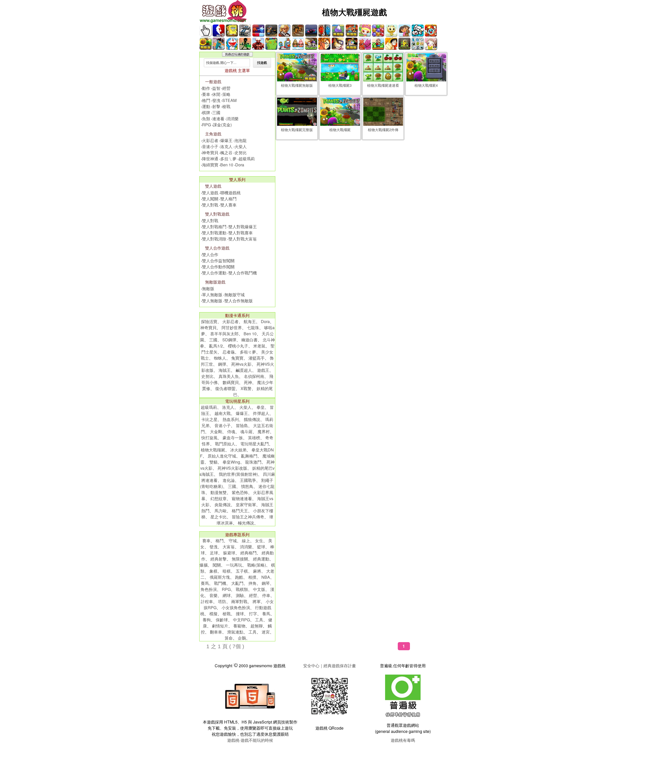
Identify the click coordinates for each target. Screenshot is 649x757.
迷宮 (266, 632)
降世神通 (210, 159)
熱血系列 (231, 419)
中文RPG (241, 620)
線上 (246, 540)
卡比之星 (209, 419)
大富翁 (229, 547)
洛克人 (226, 146)
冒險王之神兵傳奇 (248, 517)
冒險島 (242, 425)
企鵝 (242, 638)
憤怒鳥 (247, 486)
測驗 (240, 595)
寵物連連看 (242, 498)
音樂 (213, 595)
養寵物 (239, 626)
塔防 (222, 601)
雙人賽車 (228, 205)
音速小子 (210, 146)
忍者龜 (229, 352)
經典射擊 (218, 559)
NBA (265, 577)
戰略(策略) (256, 565)
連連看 (218, 118)
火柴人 (241, 146)
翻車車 (216, 632)
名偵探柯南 (254, 376)
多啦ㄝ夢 (248, 352)
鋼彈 (222, 364)
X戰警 (246, 388)
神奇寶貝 (210, 152)
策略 (226, 94)
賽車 (206, 94)
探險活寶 (209, 321)
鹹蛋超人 (244, 370)
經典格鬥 (248, 553)
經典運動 (261, 559)
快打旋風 (209, 438)
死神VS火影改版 (232, 468)
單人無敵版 (212, 294)
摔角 (252, 583)
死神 (248, 382)
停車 (266, 595)
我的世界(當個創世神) (238, 474)
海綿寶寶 (210, 165)
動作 (206, 88)
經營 (226, 88)
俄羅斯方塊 (220, 577)
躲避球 (229, 553)
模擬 (213, 614)
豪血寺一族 (233, 438)
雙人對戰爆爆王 (242, 227)
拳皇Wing (231, 462)
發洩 (216, 100)
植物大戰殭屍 (213, 450)
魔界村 (264, 431)
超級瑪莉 (247, 159)
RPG (206, 125)
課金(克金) (222, 125)
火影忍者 (210, 140)
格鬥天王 (240, 511)
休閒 (216, 94)
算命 (229, 638)
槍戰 (226, 106)
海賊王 (225, 370)
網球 (227, 595)
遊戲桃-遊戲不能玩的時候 (250, 740)
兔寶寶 (237, 358)
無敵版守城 (234, 294)
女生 (259, 540)
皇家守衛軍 (246, 504)
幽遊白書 (249, 340)
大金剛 (216, 431)
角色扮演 (209, 589)
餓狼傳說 (252, 419)
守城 (233, 540)
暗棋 (227, 571)
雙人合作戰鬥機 (242, 273)
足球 (214, 553)
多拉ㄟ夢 (228, 159)
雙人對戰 (210, 205)
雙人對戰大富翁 (242, 239)
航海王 (250, 321)
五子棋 (242, 571)
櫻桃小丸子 (238, 346)
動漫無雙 (218, 492)
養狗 (207, 620)
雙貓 (213, 462)
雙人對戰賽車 (240, 233)
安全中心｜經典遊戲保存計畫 (329, 665)
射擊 (216, 106)
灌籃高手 (256, 358)
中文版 (259, 589)
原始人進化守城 (222, 456)
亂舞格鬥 (249, 456)
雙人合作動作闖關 (218, 267)
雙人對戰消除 (214, 239)
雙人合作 (210, 254)
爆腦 (204, 565)
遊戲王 (263, 370)
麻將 (257, 571)
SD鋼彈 (229, 340)
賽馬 (205, 583)
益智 (216, 88)
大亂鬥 (237, 583)
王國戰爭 (248, 480)
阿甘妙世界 (232, 327)
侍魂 (231, 431)
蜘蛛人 (220, 358)
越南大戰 (222, 413)
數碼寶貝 (231, 382)
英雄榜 (254, 438)
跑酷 (239, 577)
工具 (259, 620)
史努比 (241, 152)
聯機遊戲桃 (230, 193)
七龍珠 (253, 327)
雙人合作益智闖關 (218, 260)
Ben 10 (226, 165)
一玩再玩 (234, 565)
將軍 (257, 601)
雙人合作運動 (214, 273)
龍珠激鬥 (253, 462)
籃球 (261, 547)
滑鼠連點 (235, 632)
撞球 (240, 614)
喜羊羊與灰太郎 (224, 334)
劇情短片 (220, 626)
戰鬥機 (220, 583)
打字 (253, 614)
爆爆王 (226, 140)
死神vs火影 (241, 364)
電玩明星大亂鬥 (254, 444)
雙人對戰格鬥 (214, 227)
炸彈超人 (261, 413)
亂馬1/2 (216, 346)
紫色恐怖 (240, 492)
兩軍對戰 (239, 601)
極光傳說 (246, 523)
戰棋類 (242, 589)
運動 (206, 106)
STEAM (229, 100)
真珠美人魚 (229, 376)
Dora (239, 165)
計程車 (207, 601)
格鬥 (206, 100)
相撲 (252, 577)
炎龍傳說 (222, 504)
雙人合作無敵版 (238, 301)
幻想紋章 (218, 498)
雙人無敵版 (212, 301)
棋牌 (206, 112)
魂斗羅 (246, 431)
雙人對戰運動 (214, 233)
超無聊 (256, 626)
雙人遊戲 (210, 193)
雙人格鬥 (228, 199)
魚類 (206, 118)
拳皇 (261, 407)
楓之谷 (226, 152)
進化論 (229, 480)
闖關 (217, 565)
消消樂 (232, 118)
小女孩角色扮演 (236, 607)
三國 (216, 112)
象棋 (213, 571)
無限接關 (240, 559)
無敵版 (208, 288)
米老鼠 (259, 346)
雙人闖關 (210, 199)
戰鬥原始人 (225, 444)
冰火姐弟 (238, 450)
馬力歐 (220, 511)
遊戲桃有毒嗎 (403, 740)
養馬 (266, 614)
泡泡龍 (241, 140)
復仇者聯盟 (225, 388)
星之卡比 (218, 517)
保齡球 (222, 620)
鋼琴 (266, 583)
